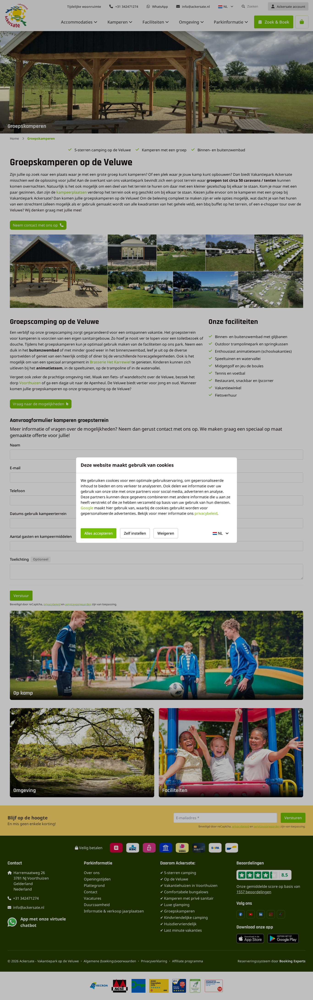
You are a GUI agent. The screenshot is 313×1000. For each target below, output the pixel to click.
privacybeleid (206, 513)
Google (87, 507)
